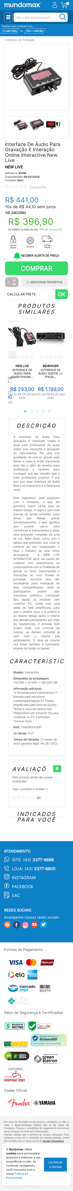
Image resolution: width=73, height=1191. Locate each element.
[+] (57, 768)
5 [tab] (47, 411)
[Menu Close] (8, 17)
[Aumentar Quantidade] (14, 280)
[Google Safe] (40, 1027)
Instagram (24, 877)
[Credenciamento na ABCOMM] (17, 1045)
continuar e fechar (55, 1164)
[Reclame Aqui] (50, 1041)
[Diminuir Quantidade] (14, 284)
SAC (16, 895)
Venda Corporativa (53, 1140)
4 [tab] (41, 411)
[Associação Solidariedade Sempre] (15, 1076)
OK (61, 294)
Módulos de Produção (20, 39)
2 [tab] (29, 411)
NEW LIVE (14, 167)
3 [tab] (35, 411)
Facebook (22, 886)
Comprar (36, 268)
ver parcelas (15, 212)
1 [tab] (23, 411)
